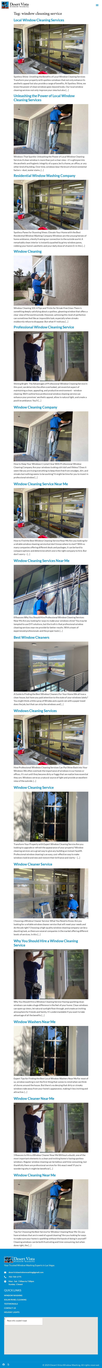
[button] (97, 5)
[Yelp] (8, 1364)
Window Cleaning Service (34, 787)
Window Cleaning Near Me (35, 1175)
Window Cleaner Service (33, 864)
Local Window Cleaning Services (39, 20)
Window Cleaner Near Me (34, 1098)
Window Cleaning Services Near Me (41, 560)
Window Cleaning (28, 251)
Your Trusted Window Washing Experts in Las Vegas (29, 1265)
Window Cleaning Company (35, 407)
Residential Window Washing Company (44, 175)
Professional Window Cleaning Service (44, 327)
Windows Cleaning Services (35, 711)
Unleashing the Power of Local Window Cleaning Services (44, 98)
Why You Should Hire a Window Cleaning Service (46, 943)
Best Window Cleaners (31, 637)
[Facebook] (3, 1364)
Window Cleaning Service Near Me (41, 484)
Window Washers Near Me (34, 1022)
